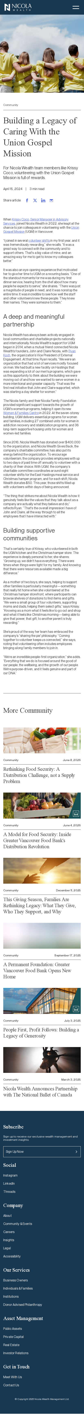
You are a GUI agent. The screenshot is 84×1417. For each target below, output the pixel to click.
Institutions (11, 1296)
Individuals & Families (18, 1288)
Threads (9, 1192)
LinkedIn (9, 1183)
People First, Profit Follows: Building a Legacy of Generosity (41, 1033)
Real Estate (11, 1345)
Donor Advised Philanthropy (22, 1305)
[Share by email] (51, 200)
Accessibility (12, 1256)
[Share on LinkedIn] (43, 200)
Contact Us (11, 1385)
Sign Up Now (15, 1152)
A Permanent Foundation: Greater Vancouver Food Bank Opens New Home (37, 970)
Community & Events (17, 1224)
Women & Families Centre (21, 413)
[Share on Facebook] (27, 200)
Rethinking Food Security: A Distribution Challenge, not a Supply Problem (39, 775)
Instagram (10, 1175)
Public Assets (12, 1329)
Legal (7, 1248)
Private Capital (13, 1337)
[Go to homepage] (18, 7)
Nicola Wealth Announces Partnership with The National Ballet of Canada (40, 1092)
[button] (76, 7)
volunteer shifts (39, 241)
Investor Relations (15, 1353)
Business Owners (15, 1280)
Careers (8, 1232)
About (7, 1216)
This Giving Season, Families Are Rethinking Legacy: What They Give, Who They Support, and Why (39, 905)
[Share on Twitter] (35, 200)
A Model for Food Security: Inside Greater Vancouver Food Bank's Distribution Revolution (37, 840)
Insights (8, 1240)
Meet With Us (12, 1377)
